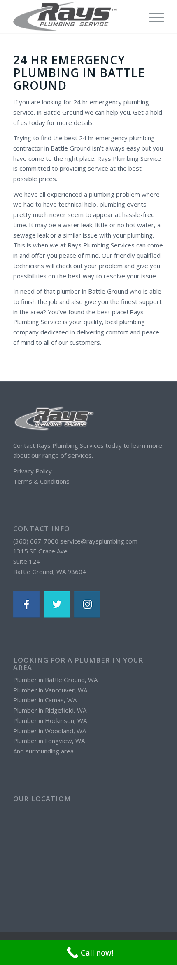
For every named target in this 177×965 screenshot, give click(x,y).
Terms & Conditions (41, 481)
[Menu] (152, 16)
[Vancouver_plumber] (73, 16)
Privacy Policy (32, 471)
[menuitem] (152, 16)
